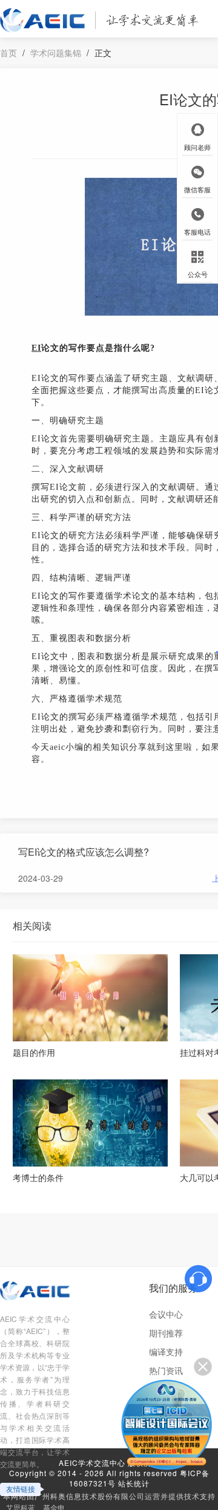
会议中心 (166, 1314)
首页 (8, 53)
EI (36, 348)
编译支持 (166, 1352)
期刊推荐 (166, 1333)
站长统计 (134, 1483)
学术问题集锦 (55, 53)
